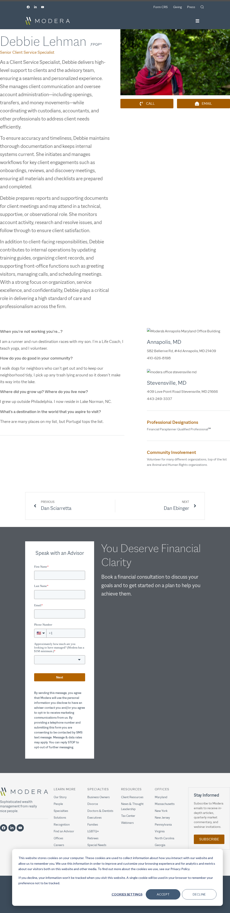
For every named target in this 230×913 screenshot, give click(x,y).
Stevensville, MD (166, 382)
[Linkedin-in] (35, 7)
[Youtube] (42, 7)
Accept (163, 894)
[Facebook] (28, 7)
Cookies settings (127, 894)
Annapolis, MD (164, 341)
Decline (199, 894)
